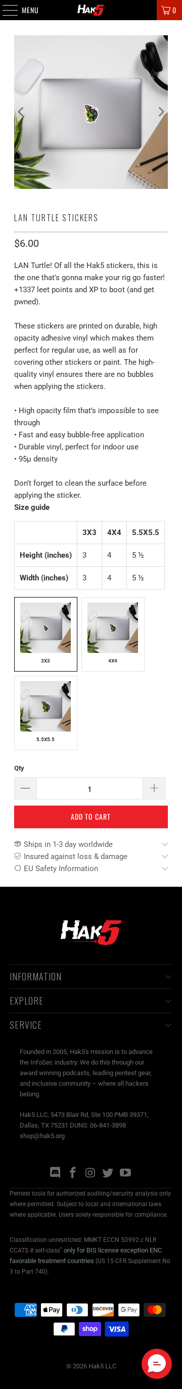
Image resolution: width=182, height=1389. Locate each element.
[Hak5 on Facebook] (72, 1173)
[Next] (160, 112)
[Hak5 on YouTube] (125, 1173)
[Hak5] (91, 10)
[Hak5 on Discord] (55, 1173)
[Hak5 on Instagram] (90, 1173)
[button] (157, 1364)
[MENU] (5, 10)
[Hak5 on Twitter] (108, 1173)
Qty (19, 768)
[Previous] (22, 112)
